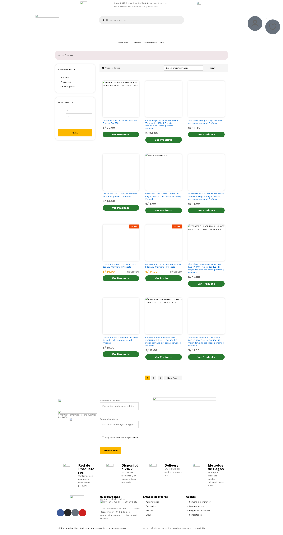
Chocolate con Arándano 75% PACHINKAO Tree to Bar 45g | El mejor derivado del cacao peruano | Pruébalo (163, 341)
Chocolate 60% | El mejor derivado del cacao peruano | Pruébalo (205, 121)
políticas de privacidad (127, 437)
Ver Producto (121, 134)
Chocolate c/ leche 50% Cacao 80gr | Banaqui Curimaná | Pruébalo (163, 265)
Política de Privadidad (67, 528)
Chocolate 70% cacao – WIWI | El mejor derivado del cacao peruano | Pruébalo (163, 196)
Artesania (65, 77)
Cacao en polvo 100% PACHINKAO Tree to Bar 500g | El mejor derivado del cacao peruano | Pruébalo (162, 124)
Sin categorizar (67, 86)
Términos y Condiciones (90, 528)
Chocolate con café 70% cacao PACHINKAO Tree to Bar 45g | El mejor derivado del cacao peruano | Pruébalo (206, 341)
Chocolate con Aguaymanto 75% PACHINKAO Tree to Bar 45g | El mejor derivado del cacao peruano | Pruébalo (206, 268)
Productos (65, 82)
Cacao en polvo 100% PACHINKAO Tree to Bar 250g (120, 121)
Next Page (172, 378)
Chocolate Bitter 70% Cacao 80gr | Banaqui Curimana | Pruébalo (120, 265)
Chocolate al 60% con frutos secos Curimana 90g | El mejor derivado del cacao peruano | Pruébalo (206, 196)
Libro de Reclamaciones (114, 528)
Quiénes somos (196, 506)
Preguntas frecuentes (199, 510)
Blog (148, 515)
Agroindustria (152, 502)
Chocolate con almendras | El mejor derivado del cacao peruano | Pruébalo (120, 340)
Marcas (149, 510)
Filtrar (75, 133)
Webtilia (201, 528)
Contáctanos (195, 515)
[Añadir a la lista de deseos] (127, 115)
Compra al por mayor (199, 502)
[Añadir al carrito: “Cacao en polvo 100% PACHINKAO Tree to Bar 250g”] (113, 115)
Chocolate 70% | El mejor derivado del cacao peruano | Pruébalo (120, 195)
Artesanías (151, 506)
